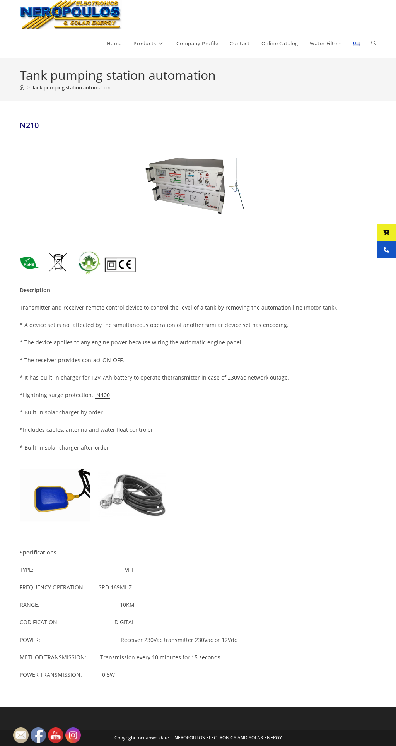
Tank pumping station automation (71, 87)
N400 (102, 395)
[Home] (22, 87)
